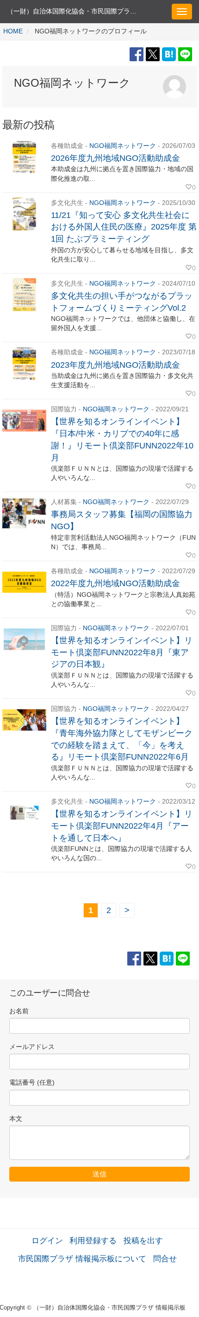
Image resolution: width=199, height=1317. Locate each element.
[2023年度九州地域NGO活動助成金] (24, 363)
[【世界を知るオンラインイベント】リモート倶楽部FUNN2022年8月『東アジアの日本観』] (24, 639)
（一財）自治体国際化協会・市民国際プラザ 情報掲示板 (78, 11)
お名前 (19, 1011)
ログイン (47, 1240)
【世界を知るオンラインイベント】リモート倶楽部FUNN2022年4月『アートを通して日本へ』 (122, 825)
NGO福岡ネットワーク (122, 145)
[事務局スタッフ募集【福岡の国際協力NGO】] (24, 513)
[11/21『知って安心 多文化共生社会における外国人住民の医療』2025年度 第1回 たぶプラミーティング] (24, 214)
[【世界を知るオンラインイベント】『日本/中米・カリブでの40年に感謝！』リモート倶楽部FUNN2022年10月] (24, 420)
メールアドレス (32, 1046)
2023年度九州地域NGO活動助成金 (115, 365)
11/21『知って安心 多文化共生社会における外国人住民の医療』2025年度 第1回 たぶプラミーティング (124, 227)
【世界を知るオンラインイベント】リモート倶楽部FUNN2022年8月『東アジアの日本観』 (122, 652)
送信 (99, 1173)
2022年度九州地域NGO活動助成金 (115, 583)
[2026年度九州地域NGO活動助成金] (24, 157)
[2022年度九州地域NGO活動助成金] (24, 582)
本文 (15, 1118)
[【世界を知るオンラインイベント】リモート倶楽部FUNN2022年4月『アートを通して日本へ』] (24, 812)
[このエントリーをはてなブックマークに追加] (170, 53)
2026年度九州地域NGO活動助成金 (115, 158)
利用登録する (93, 1240)
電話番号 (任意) (32, 1082)
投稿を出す (143, 1240)
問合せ (165, 1258)
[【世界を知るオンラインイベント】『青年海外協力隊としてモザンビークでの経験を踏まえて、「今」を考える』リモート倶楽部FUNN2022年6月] (24, 719)
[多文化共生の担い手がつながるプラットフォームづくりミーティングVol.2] (24, 294)
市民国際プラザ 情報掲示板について (82, 1258)
